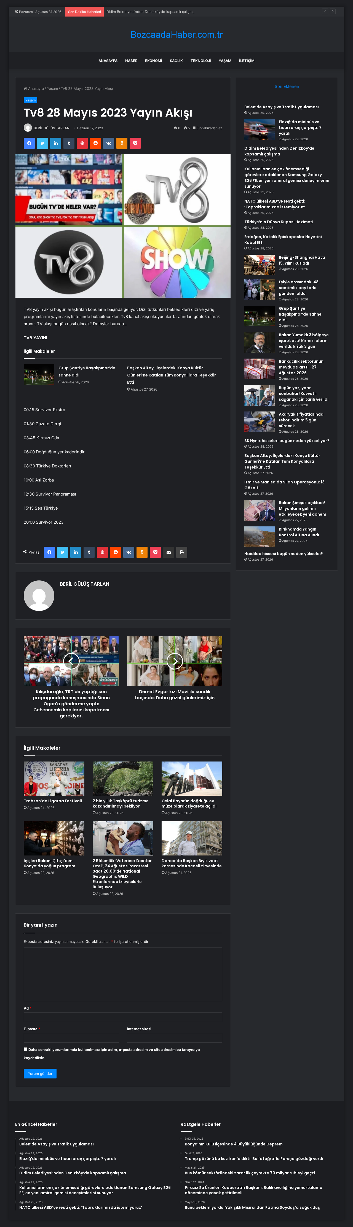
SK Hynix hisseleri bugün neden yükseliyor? (286, 440)
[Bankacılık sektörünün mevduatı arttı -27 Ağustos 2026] (259, 369)
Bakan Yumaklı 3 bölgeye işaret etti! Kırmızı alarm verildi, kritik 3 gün (304, 340)
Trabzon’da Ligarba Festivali (53, 801)
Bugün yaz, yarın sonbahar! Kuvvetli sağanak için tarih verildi (303, 393)
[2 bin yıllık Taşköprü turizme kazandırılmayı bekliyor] (123, 779)
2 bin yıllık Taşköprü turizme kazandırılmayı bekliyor (121, 803)
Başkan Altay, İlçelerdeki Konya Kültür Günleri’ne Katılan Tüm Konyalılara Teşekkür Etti (171, 375)
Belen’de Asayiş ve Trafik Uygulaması (281, 107)
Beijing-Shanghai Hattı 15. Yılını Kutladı (302, 260)
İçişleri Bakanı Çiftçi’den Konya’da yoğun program (49, 863)
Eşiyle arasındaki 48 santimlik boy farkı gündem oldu (299, 287)
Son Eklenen (287, 86)
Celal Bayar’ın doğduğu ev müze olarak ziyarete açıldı (189, 803)
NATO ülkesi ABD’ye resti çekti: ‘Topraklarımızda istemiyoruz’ (274, 204)
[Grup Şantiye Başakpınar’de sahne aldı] (39, 374)
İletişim (247, 60)
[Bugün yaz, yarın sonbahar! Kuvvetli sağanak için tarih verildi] (259, 395)
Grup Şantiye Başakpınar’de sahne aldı (300, 314)
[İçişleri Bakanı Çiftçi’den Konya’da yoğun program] (54, 838)
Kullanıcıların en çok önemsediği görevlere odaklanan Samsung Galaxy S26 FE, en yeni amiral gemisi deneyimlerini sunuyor (286, 177)
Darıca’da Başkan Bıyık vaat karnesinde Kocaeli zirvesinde (192, 863)
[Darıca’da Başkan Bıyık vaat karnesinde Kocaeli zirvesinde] (192, 838)
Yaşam (225, 60)
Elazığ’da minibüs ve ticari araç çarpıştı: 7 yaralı (300, 127)
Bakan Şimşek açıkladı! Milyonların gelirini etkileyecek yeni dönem (302, 508)
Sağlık (176, 60)
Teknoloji (201, 60)
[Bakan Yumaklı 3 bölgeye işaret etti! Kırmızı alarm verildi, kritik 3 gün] (259, 342)
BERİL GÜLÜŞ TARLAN (51, 128)
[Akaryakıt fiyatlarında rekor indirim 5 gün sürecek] (259, 421)
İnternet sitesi (139, 1029)
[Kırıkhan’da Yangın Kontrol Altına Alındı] (259, 536)
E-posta (32, 1029)
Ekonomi (153, 60)
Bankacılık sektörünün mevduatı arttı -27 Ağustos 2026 (301, 367)
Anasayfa (107, 60)
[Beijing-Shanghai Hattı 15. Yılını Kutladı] (259, 265)
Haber (131, 60)
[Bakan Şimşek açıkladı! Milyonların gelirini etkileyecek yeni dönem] (259, 510)
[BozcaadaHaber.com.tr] (176, 34)
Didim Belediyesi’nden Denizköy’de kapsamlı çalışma (150, 11)
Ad (27, 1008)
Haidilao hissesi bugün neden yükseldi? (283, 553)
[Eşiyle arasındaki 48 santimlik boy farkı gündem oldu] (259, 289)
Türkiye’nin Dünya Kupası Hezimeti (278, 222)
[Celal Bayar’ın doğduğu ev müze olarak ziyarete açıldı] (192, 779)
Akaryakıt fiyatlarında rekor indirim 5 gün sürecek (301, 420)
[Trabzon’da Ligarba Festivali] (54, 779)
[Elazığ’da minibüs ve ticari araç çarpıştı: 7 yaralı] (259, 129)
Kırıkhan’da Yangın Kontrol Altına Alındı (299, 532)
